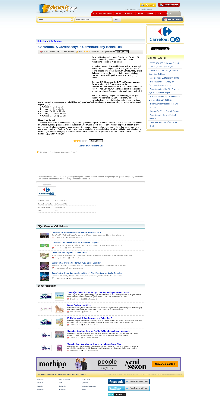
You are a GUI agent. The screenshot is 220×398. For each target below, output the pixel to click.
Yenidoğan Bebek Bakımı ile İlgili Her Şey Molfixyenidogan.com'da (98, 292)
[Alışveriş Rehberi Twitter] (129, 391)
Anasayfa (40, 379)
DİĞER (168, 14)
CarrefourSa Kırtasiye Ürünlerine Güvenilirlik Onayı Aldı (75, 242)
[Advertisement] (90, 31)
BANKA (140, 14)
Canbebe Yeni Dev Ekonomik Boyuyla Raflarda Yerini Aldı (94, 344)
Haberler (41, 41)
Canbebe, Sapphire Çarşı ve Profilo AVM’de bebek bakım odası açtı (98, 331)
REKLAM (150, 14)
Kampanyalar (85, 379)
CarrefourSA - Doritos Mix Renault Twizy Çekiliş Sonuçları (76, 263)
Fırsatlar (40, 386)
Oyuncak (40, 389)
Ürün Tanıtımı (55, 41)
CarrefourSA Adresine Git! (91, 146)
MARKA (118, 14)
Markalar (40, 382)
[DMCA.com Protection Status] (117, 396)
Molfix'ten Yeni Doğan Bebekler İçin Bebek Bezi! (89, 318)
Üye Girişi (84, 382)
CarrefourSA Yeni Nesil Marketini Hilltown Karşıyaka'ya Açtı (77, 232)
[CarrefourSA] (47, 195)
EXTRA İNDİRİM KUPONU (102, 14)
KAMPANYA (129, 14)
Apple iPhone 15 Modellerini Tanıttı (164, 78)
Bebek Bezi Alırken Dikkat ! (79, 305)
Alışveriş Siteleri (64, 379)
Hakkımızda (63, 389)
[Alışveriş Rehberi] (56, 14)
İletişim (83, 389)
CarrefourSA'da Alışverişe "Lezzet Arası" (69, 253)
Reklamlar (62, 386)
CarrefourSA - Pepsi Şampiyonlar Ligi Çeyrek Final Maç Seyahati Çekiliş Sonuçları (87, 273)
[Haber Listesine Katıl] (172, 20)
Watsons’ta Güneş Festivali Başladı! (164, 111)
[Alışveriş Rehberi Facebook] (129, 385)
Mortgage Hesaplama (88, 386)
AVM (159, 14)
